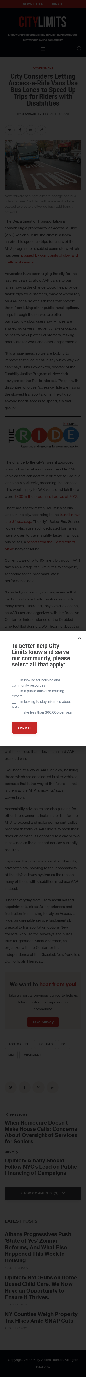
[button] (79, 638)
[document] (43, 688)
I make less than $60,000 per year (45, 712)
